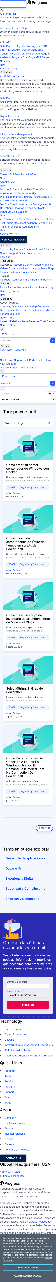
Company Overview (11, 306)
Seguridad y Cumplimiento (33, 487)
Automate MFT (19, 228)
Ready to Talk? (29, 367)
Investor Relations (10, 321)
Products (6, 170)
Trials (8, 1076)
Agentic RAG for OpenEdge (27, 49)
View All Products (13, 239)
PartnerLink (36, 360)
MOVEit (23, 200)
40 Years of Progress (17, 1149)
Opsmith (5, 62)
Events (4, 272)
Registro (28, 1005)
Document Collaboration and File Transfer (29, 1055)
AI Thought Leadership (13, 28)
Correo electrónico (17, 982)
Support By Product (11, 249)
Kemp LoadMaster (35, 208)
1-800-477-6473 (10, 367)
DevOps (4, 204)
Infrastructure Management (16, 134)
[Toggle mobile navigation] (2, 388)
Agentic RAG (24, 46)
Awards (9, 1128)
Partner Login (47, 287)
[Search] (2, 329)
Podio (15, 200)
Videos (4, 268)
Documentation (18, 268)
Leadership (30, 306)
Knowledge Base (37, 268)
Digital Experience (10, 116)
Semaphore (19, 189)
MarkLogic (6, 189)
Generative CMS (9, 53)
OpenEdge (30, 193)
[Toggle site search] (2, 371)
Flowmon (19, 208)
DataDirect (33, 189)
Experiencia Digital (20, 878)
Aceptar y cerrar (27, 1267)
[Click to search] (49, 423)
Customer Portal (33, 249)
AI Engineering (8, 68)
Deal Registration (10, 293)
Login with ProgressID (13, 349)
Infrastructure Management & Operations (29, 1044)
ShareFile (5, 200)
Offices (14, 325)
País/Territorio (14, 991)
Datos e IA (13, 868)
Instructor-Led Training (13, 279)
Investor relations (15, 1133)
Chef (13, 204)
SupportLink (21, 360)
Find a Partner (8, 287)
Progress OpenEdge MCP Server (31, 57)
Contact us (13, 1158)
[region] (28, 1258)
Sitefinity (27, 196)
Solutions (6, 72)
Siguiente (44, 828)
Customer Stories (19, 272)
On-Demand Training (40, 279)
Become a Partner (27, 287)
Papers (37, 264)
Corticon (45, 189)
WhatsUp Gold (8, 211)
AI (2, 9)
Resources (7, 260)
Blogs (51, 268)
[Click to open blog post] (28, 446)
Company (6, 298)
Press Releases (30, 321)
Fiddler (50, 219)
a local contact (17, 1175)
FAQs (33, 272)
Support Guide (17, 253)
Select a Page (10, 399)
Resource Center (23, 264)
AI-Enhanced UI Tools (12, 219)
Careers (4, 325)
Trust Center (47, 321)
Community (33, 253)
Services (5, 256)
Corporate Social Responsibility (34, 310)
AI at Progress (8, 13)
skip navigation (13, 4)
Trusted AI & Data (10, 174)
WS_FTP (14, 234)
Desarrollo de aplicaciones (25, 858)
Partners (6, 283)
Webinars (47, 264)
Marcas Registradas (40, 1221)
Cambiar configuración (28, 1276)
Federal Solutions (10, 156)
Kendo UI (46, 196)
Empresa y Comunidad (22, 899)
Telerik (37, 196)
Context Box (27, 53)
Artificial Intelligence (12, 76)
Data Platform (8, 46)
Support (6, 245)
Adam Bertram (13, 493)
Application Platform (12, 193)
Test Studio (6, 222)
